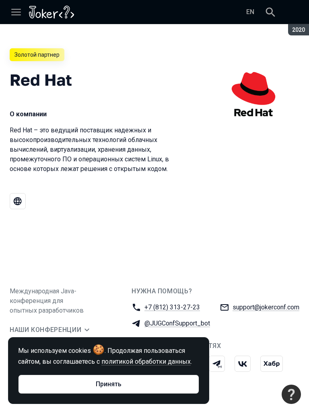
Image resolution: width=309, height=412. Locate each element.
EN (250, 12)
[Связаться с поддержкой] (291, 394)
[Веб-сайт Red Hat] (18, 201)
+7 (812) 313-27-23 (172, 307)
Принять (109, 384)
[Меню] (16, 12)
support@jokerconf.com (266, 307)
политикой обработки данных (146, 361)
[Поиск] (270, 12)
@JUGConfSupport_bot (177, 323)
